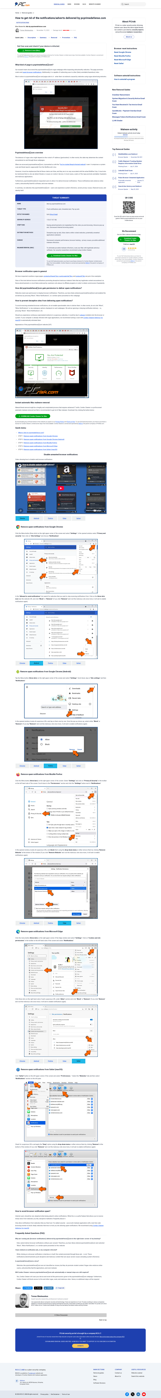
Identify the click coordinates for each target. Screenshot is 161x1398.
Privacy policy (44, 1394)
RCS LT (26, 56)
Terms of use (66, 1394)
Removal (54, 37)
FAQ (75, 37)
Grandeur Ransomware (121, 95)
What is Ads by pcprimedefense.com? (31, 433)
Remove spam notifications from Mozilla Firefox (40, 443)
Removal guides (59, 4)
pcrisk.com (32, 1373)
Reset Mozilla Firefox (122, 56)
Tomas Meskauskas (26, 30)
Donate (80, 1346)
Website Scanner (95, 4)
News (69, 4)
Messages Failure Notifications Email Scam (129, 117)
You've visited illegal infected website (73, 164)
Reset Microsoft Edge (122, 60)
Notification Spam (22, 22)
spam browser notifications (32, 72)
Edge (64, 518)
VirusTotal (53, 214)
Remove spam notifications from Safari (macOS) (40, 449)
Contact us (118, 1373)
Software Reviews (99, 1383)
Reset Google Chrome (122, 52)
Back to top (103, 1320)
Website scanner (136, 1373)
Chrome (22, 663)
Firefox (50, 518)
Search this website (137, 1376)
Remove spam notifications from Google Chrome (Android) (44, 439)
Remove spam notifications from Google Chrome (41, 436)
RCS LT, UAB (19, 1370)
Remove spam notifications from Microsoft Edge (40, 446)
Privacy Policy (59, 421)
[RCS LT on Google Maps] (16, 1382)
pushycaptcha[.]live (65, 276)
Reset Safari (119, 63)
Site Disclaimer (55, 1394)
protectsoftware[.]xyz (51, 276)
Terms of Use (71, 421)
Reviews (77, 4)
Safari (78, 518)
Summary (43, 37)
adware (82, 315)
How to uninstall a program (124, 79)
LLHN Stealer (117, 121)
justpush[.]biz (80, 276)
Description (32, 37)
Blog (84, 4)
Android (36, 518)
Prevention (66, 37)
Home (17, 13)
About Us (118, 1376)
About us (129, 37)
